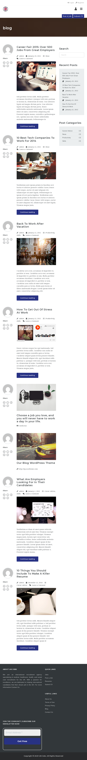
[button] (20, 76)
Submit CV (78, 16)
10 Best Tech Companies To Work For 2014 (36, 139)
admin (21, 56)
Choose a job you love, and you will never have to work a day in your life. (36, 418)
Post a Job (49, 678)
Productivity (50, 233)
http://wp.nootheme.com (28, 469)
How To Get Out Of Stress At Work (34, 311)
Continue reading (27, 126)
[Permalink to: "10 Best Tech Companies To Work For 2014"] (36, 165)
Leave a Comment (26, 58)
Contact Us (15, 687)
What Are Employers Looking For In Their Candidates (31, 482)
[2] (53, 63)
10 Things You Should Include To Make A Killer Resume (33, 573)
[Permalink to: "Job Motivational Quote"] (36, 397)
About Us (48, 699)
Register (80, 2)
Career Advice (50, 491)
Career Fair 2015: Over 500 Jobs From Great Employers (36, 48)
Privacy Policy (50, 705)
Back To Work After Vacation (30, 225)
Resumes (48, 681)
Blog (46, 709)
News (48, 56)
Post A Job (67, 16)
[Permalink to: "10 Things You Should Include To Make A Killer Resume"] (36, 601)
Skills (19, 235)
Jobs (46, 674)
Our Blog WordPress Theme (36, 462)
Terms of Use (50, 702)
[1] (51, 63)
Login (71, 2)
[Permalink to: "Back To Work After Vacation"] (36, 251)
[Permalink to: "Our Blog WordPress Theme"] (36, 446)
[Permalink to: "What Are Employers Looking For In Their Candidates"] (36, 510)
